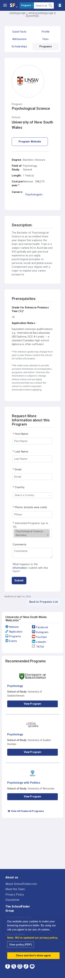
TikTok (40, 646)
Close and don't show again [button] (33, 955)
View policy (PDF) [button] (20, 944)
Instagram (42, 632)
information (20, 567)
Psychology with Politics (23, 782)
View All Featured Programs (26, 811)
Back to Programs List (43, 601)
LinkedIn (41, 642)
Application (15, 631)
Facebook (42, 627)
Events (13, 641)
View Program (32, 703)
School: (16, 117)
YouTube (41, 637)
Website (14, 627)
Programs (15, 636)
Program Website (30, 141)
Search (50, 5)
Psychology (15, 686)
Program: (17, 104)
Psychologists (33, 194)
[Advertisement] (32, 844)
